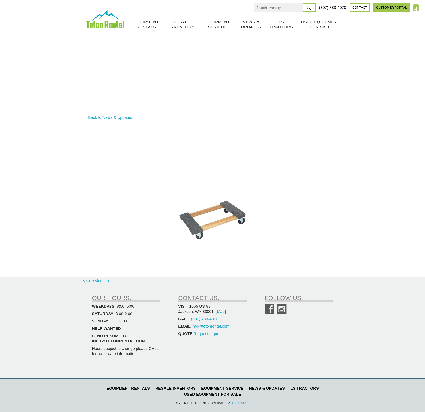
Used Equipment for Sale (320, 24)
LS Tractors (281, 24)
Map (221, 311)
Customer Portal (391, 7)
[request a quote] (415, 7)
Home (105, 19)
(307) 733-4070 (332, 7)
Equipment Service (217, 24)
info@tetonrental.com (211, 326)
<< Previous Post (98, 281)
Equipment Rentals (146, 24)
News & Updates (251, 24)
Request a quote (208, 334)
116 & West (240, 403)
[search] (309, 7)
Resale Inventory (181, 24)
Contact (359, 7)
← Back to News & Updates (107, 117)
